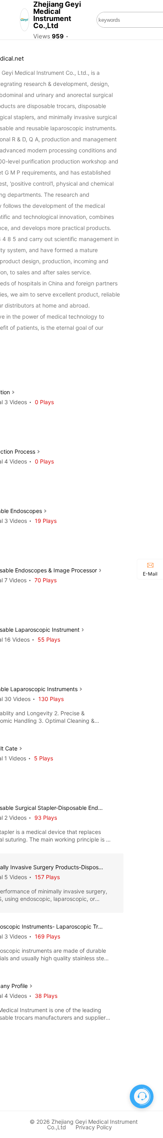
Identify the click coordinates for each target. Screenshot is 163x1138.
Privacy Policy (94, 1127)
